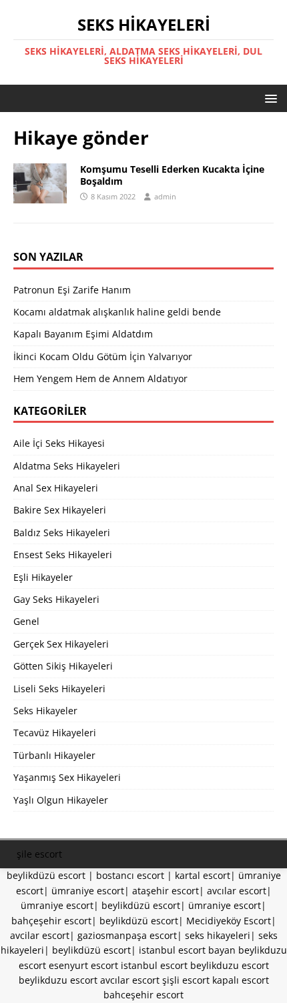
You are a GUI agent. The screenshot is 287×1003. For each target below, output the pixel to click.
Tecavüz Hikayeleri (54, 732)
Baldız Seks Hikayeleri (61, 532)
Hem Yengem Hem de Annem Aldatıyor (100, 378)
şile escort (39, 854)
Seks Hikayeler (45, 710)
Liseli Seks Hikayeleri (59, 688)
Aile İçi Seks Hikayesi (59, 443)
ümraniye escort (87, 890)
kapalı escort (240, 980)
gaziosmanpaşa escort (127, 935)
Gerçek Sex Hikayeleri (61, 644)
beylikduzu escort (229, 965)
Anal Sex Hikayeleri (55, 487)
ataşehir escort (165, 890)
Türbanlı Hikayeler (54, 755)
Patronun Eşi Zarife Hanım (72, 289)
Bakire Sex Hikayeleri (59, 510)
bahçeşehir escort (51, 920)
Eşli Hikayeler (43, 577)
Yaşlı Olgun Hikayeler (60, 800)
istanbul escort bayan (187, 950)
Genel (26, 621)
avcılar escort (236, 890)
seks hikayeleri (217, 935)
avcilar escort (39, 935)
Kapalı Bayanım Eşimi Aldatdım (83, 333)
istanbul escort (154, 965)
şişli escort (186, 980)
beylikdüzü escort (46, 875)
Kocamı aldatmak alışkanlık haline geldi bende (117, 311)
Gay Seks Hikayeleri (56, 599)
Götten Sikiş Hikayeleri (63, 666)
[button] (269, 97)
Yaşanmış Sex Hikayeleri (67, 777)
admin (165, 196)
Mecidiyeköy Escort (228, 920)
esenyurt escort (83, 965)
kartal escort (202, 875)
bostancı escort (130, 875)
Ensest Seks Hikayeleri (62, 554)
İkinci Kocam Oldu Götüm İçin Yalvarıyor (102, 356)
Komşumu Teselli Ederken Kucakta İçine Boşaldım (172, 175)
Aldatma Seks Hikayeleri (66, 465)
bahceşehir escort (143, 994)
